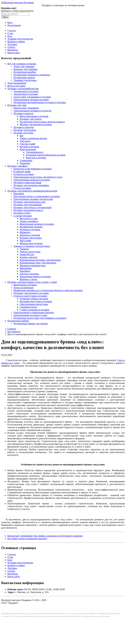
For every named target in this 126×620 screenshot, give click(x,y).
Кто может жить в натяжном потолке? (27, 538)
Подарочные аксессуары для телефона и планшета (40, 318)
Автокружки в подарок (26, 94)
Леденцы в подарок (30, 229)
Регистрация (14, 25)
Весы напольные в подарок (34, 116)
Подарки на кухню (23, 132)
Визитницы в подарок (25, 285)
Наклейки (19, 193)
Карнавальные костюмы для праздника (40, 260)
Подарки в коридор (24, 127)
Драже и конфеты (29, 221)
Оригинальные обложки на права (31, 99)
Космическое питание (31, 226)
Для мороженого (34, 152)
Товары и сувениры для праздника (32, 246)
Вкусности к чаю (29, 218)
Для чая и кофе (27, 144)
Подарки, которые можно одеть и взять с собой (32, 282)
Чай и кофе (25, 240)
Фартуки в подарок (36, 157)
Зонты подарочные (23, 287)
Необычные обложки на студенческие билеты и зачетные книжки (48, 290)
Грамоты (24, 249)
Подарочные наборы (18, 320)
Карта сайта (13, 52)
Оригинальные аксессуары (34, 304)
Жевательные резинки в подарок (37, 224)
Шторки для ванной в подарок (36, 124)
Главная (11, 30)
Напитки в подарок (30, 235)
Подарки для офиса (17, 166)
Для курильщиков (16, 83)
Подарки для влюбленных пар (29, 202)
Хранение (25, 163)
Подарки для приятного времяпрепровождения (32, 191)
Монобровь (26, 268)
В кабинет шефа (22, 171)
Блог (9, 36)
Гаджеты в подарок (24, 174)
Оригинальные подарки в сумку (30, 315)
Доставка (12, 44)
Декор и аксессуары (30, 251)
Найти (5, 17)
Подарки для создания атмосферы (31, 185)
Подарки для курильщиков (28, 204)
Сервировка (26, 160)
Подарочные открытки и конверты (32, 74)
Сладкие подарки (23, 215)
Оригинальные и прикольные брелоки (34, 312)
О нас (10, 33)
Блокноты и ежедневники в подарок (33, 168)
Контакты (12, 50)
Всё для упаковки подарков (21, 63)
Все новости (13, 331)
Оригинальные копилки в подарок (32, 179)
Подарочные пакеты (24, 77)
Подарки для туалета (30, 119)
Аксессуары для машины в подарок (32, 97)
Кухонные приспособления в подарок (45, 155)
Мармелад (25, 232)
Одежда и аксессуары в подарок (30, 296)
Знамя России (27, 254)
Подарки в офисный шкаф (27, 182)
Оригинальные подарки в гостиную (32, 110)
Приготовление (28, 149)
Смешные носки (28, 307)
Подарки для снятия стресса (28, 210)
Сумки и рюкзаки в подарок (34, 309)
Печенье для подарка (31, 238)
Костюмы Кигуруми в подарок (36, 301)
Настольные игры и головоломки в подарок (37, 196)
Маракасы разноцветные (33, 265)
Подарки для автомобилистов (23, 88)
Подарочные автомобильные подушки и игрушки (40, 102)
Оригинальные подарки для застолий (33, 199)
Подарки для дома (16, 105)
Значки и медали (28, 257)
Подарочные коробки (25, 72)
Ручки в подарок (22, 188)
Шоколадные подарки (31, 243)
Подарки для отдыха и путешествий (32, 207)
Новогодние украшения (26, 108)
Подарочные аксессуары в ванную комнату (42, 121)
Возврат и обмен (16, 41)
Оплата (11, 47)
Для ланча (25, 141)
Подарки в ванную (23, 113)
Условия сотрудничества (20, 38)
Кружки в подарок (29, 146)
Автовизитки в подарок (26, 91)
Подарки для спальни (25, 130)
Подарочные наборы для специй (31, 323)
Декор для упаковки (24, 66)
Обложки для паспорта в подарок (31, 293)
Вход (10, 22)
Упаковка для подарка (25, 80)
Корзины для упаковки (25, 69)
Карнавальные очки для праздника (38, 262)
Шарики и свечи (28, 279)
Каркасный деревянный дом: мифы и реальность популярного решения (45, 535)
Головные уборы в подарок (34, 298)
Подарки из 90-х (22, 213)
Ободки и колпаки (29, 273)
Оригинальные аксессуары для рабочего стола (38, 177)
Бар (21, 135)
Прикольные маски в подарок (35, 276)
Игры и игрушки (16, 85)
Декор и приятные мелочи (33, 138)
